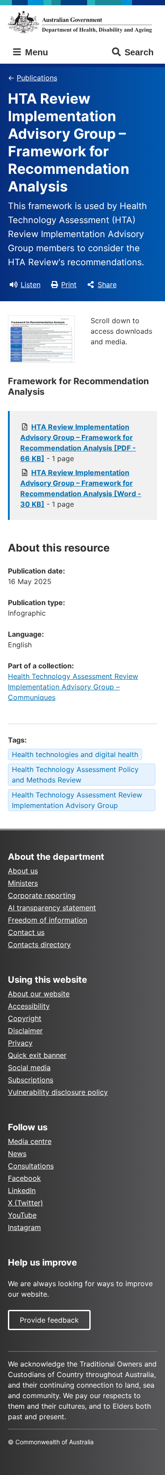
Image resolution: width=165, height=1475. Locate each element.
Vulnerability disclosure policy (58, 1092)
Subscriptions (30, 1079)
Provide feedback (49, 1320)
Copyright (24, 1018)
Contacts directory (39, 944)
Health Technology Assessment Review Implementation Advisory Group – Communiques (73, 687)
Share (107, 284)
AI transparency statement (52, 907)
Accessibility (29, 1006)
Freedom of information (47, 920)
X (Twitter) (25, 1202)
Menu (35, 52)
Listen (30, 284)
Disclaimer (25, 1030)
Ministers (23, 883)
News (17, 1153)
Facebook (24, 1178)
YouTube (22, 1215)
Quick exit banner (37, 1055)
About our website (39, 993)
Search (139, 52)
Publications (37, 77)
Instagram (24, 1227)
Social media (29, 1067)
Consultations (31, 1165)
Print (69, 284)
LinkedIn (22, 1190)
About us (23, 870)
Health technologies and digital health (75, 754)
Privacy (20, 1043)
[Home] (82, 22)
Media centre (29, 1141)
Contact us (26, 932)
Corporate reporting (42, 895)
